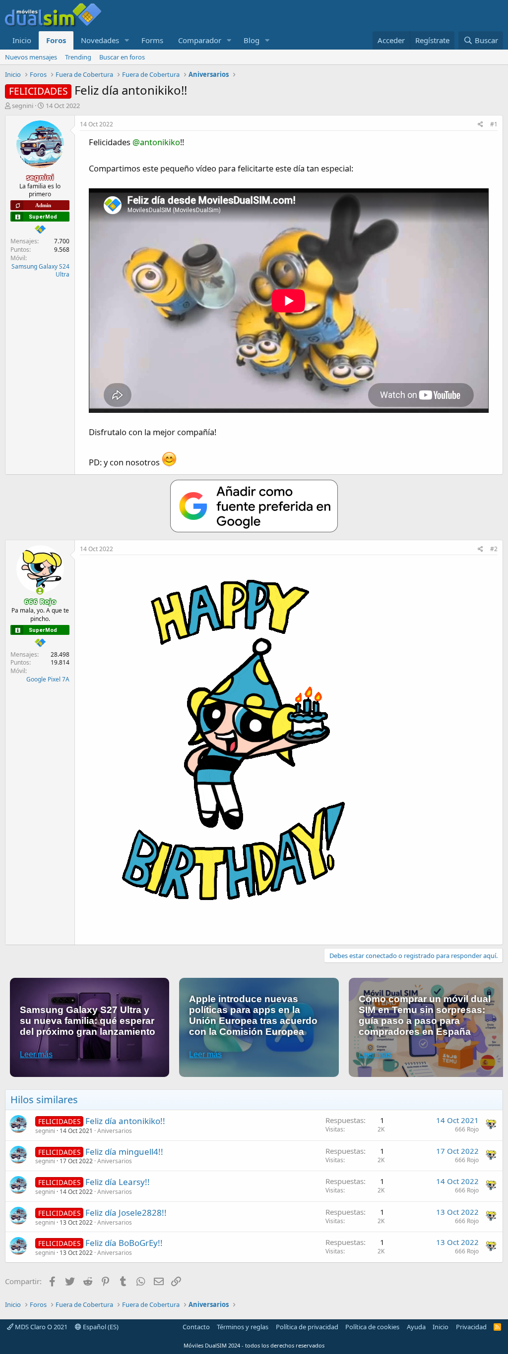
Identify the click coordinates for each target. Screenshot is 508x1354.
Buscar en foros (122, 57)
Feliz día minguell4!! (124, 1151)
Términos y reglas (242, 1326)
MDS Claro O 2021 (40, 1326)
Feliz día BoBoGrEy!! (124, 1242)
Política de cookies (372, 1326)
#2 (494, 549)
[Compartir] (480, 124)
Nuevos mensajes (31, 57)
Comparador (199, 40)
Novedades (100, 40)
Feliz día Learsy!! (117, 1181)
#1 (494, 124)
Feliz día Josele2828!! (126, 1212)
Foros (56, 40)
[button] (127, 40)
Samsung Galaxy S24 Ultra (40, 270)
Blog (251, 40)
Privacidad (471, 1326)
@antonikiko (156, 142)
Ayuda (416, 1326)
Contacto (196, 1326)
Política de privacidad (307, 1326)
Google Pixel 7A (47, 679)
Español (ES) (100, 1326)
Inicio (21, 40)
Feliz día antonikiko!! (125, 1121)
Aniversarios (114, 1131)
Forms (152, 40)
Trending (78, 57)
